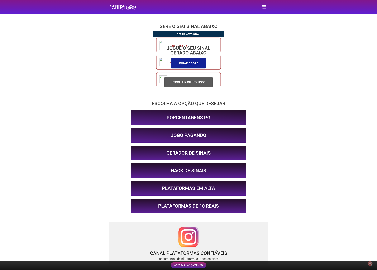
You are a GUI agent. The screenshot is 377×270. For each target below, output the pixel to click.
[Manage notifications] (370, 263)
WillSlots (123, 7)
